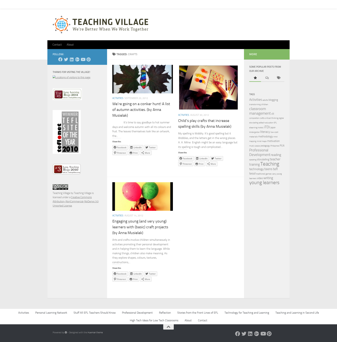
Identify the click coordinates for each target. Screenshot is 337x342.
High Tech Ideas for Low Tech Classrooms (154, 320)
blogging (273, 99)
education (269, 123)
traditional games (264, 174)
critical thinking (271, 118)
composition (254, 118)
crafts (262, 118)
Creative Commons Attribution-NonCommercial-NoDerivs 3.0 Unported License (75, 201)
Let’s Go (114, 4)
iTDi (267, 127)
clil (272, 113)
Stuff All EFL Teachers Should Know (95, 312)
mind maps (262, 141)
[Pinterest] (88, 59)
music (252, 146)
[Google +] (77, 59)
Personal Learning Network (51, 312)
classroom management (260, 111)
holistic (260, 127)
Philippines (274, 146)
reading (276, 155)
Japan (273, 127)
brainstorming (255, 104)
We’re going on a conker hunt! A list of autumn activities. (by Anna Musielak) (141, 110)
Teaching (269, 164)
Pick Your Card (84, 4)
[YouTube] (83, 59)
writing (268, 178)
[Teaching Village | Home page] (100, 24)
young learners (264, 182)
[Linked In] (72, 59)
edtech (262, 122)
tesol (252, 173)
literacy (265, 132)
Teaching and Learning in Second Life (297, 312)
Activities (117, 98)
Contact (66, 4)
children (264, 104)
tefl (275, 169)
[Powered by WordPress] (66, 332)
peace (257, 146)
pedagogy (265, 145)
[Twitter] (66, 59)
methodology (265, 136)
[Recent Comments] (267, 78)
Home (53, 4)
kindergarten (254, 132)
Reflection (165, 312)
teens (268, 169)
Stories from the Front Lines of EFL (197, 312)
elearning (253, 127)
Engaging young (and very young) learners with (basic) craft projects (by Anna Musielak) (140, 227)
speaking (252, 160)
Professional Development (259, 152)
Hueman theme (95, 332)
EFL (275, 123)
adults (265, 100)
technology (256, 169)
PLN (282, 145)
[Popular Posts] (255, 78)
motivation (273, 141)
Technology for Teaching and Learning (246, 312)
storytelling (263, 159)
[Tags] (278, 78)
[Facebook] (60, 59)
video (260, 178)
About (101, 4)
